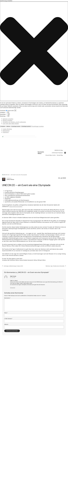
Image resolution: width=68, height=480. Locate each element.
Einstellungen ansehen (15, 126)
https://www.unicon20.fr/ (15, 206)
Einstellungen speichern (26, 126)
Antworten (12, 287)
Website (6, 324)
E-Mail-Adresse (8, 318)
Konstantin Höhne (41, 152)
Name (6, 312)
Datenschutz (6, 130)
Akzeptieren (3, 126)
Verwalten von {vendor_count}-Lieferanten (14, 122)
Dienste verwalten (7, 120)
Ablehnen (8, 126)
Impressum (6, 132)
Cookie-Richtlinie (7, 129)
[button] (34, 51)
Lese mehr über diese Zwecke (11, 123)
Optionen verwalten (8, 119)
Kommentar (7, 298)
